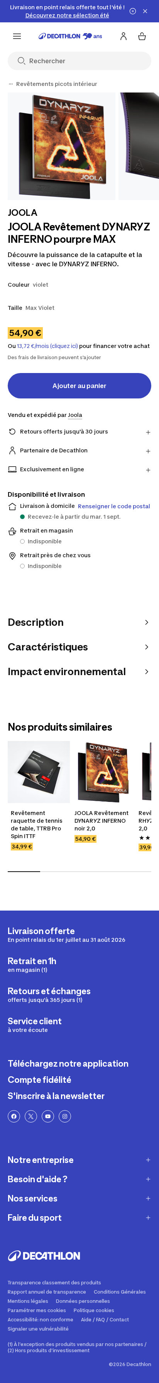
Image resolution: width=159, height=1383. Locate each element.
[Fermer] (145, 11)
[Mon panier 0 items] (142, 36)
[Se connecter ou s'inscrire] (123, 36)
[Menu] (17, 36)
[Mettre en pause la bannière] (133, 11)
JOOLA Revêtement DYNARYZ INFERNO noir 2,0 (101, 821)
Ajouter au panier (79, 386)
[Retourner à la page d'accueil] (70, 36)
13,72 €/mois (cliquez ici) (47, 346)
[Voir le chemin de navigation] (11, 84)
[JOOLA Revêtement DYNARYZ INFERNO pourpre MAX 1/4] (61, 146)
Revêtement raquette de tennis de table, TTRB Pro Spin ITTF (37, 824)
